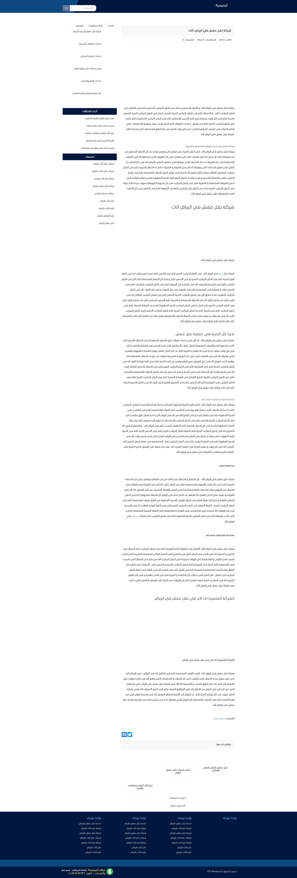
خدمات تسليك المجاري (90, 56)
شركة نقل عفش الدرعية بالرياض (87, 31)
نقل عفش (135, 516)
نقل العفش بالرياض (105, 216)
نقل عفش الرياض (106, 223)
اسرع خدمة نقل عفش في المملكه (97, 148)
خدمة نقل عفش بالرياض (181, 823)
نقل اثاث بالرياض (107, 201)
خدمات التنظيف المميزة (90, 44)
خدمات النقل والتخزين (91, 81)
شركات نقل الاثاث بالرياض (103, 171)
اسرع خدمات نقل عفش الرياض (87, 68)
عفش (221, 274)
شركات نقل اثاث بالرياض (103, 164)
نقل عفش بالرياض (220, 719)
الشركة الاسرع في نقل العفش (100, 140)
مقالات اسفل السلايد (104, 193)
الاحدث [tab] (111, 26)
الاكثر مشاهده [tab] (95, 26)
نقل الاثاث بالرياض (106, 208)
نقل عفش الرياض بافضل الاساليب (86, 93)
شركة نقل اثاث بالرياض (104, 178)
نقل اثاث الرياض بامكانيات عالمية (99, 133)
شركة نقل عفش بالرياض (103, 186)
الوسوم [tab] (79, 26)
